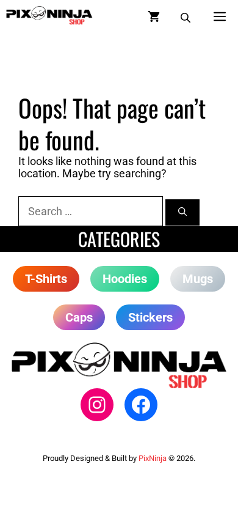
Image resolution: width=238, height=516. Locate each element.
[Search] (182, 212)
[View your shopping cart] (153, 15)
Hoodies (125, 278)
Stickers (150, 317)
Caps (79, 317)
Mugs (197, 278)
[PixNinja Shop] (49, 15)
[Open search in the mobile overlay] (187, 15)
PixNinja (153, 458)
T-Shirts (46, 278)
